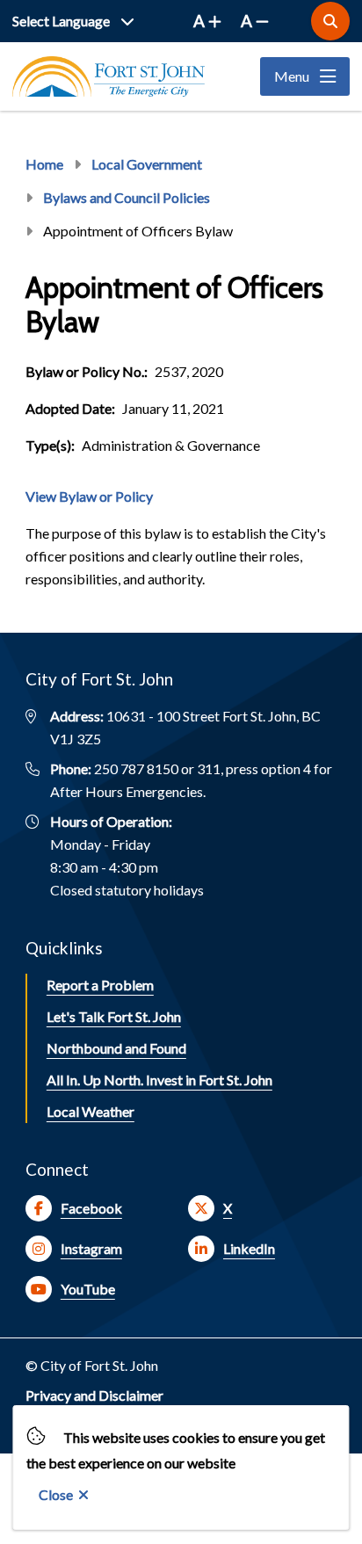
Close (56, 1494)
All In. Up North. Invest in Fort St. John (159, 1079)
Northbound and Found (116, 1048)
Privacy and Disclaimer (94, 1395)
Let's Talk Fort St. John (114, 1016)
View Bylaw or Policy (89, 496)
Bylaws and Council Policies (126, 197)
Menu (291, 76)
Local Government (146, 164)
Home (44, 164)
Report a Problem (100, 984)
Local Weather (90, 1111)
